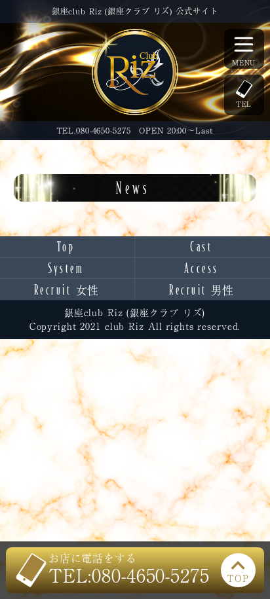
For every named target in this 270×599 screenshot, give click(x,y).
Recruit (66, 289)
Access (201, 268)
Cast (201, 246)
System (66, 268)
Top (66, 246)
